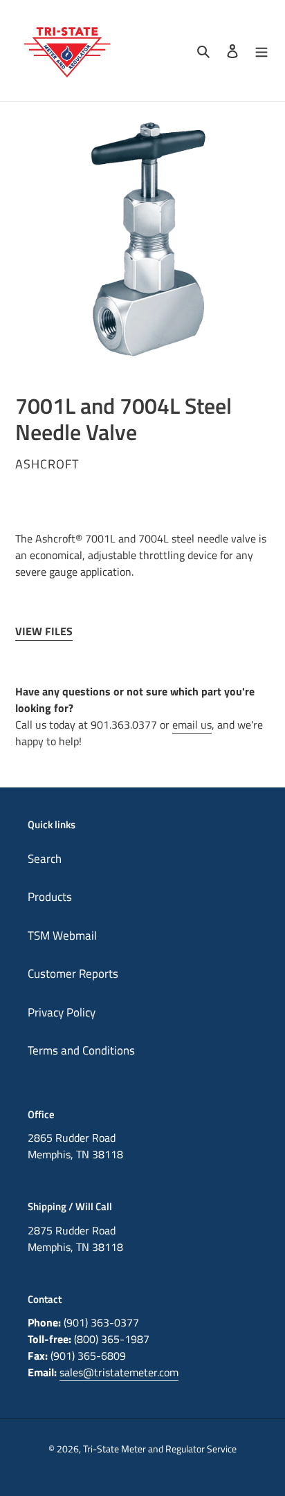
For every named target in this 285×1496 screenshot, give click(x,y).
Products (50, 897)
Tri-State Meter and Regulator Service (160, 1448)
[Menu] (261, 50)
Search (45, 859)
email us (192, 724)
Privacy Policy (61, 1012)
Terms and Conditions (81, 1050)
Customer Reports (73, 974)
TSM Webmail (62, 936)
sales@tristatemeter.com (118, 1372)
